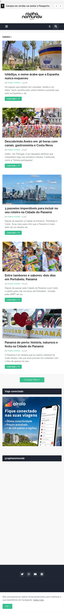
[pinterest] (41, 574)
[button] (56, 6)
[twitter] (22, 574)
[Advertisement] (32, 527)
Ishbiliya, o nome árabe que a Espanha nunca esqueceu (32, 76)
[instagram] (28, 574)
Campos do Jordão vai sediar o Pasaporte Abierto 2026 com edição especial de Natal (28, 6)
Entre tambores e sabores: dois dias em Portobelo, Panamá (30, 277)
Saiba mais (38, 600)
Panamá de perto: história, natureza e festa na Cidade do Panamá (31, 344)
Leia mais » (12, 99)
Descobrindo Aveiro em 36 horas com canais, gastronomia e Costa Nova (31, 143)
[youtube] (35, 574)
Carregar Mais (31, 379)
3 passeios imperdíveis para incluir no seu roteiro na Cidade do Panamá (31, 210)
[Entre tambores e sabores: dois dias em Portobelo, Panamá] (32, 257)
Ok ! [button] (7, 606)
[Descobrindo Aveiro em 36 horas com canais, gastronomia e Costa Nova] (32, 123)
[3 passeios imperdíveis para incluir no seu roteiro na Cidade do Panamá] (32, 189)
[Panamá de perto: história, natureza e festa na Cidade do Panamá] (32, 324)
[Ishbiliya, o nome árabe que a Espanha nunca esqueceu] (32, 55)
